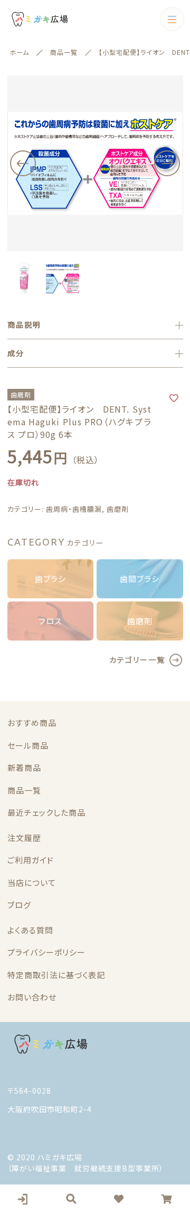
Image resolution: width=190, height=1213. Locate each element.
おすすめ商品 (31, 722)
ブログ (19, 904)
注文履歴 (24, 837)
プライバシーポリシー (46, 952)
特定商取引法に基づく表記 (56, 974)
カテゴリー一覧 (137, 659)
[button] (23, 163)
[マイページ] (23, 1198)
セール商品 (28, 745)
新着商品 (24, 767)
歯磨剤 (118, 509)
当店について (31, 882)
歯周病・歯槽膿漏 (74, 509)
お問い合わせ (31, 996)
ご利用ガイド (30, 859)
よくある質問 (30, 929)
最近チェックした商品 (46, 812)
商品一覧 (24, 790)
